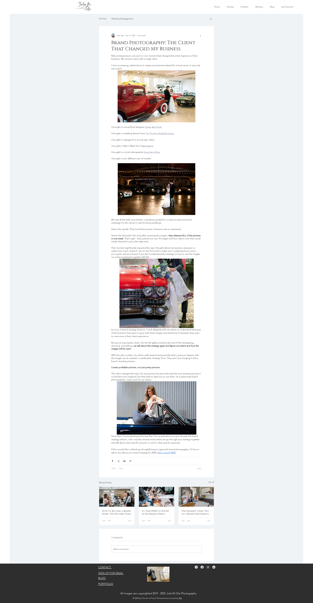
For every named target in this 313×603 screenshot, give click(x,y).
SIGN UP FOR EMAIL (110, 573)
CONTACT (105, 567)
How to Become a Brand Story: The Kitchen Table (116, 512)
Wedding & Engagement (122, 19)
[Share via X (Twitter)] (118, 461)
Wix (180, 598)
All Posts (102, 19)
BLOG (102, 578)
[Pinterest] (196, 567)
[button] (211, 19)
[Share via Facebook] (112, 461)
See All (211, 482)
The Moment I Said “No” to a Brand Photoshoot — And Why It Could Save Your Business (195, 512)
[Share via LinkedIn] (124, 461)
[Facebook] (202, 567)
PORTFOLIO (105, 584)
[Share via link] (130, 461)
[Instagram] (208, 567)
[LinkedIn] (213, 567)
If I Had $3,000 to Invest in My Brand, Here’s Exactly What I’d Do (155, 512)
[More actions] (200, 35)
